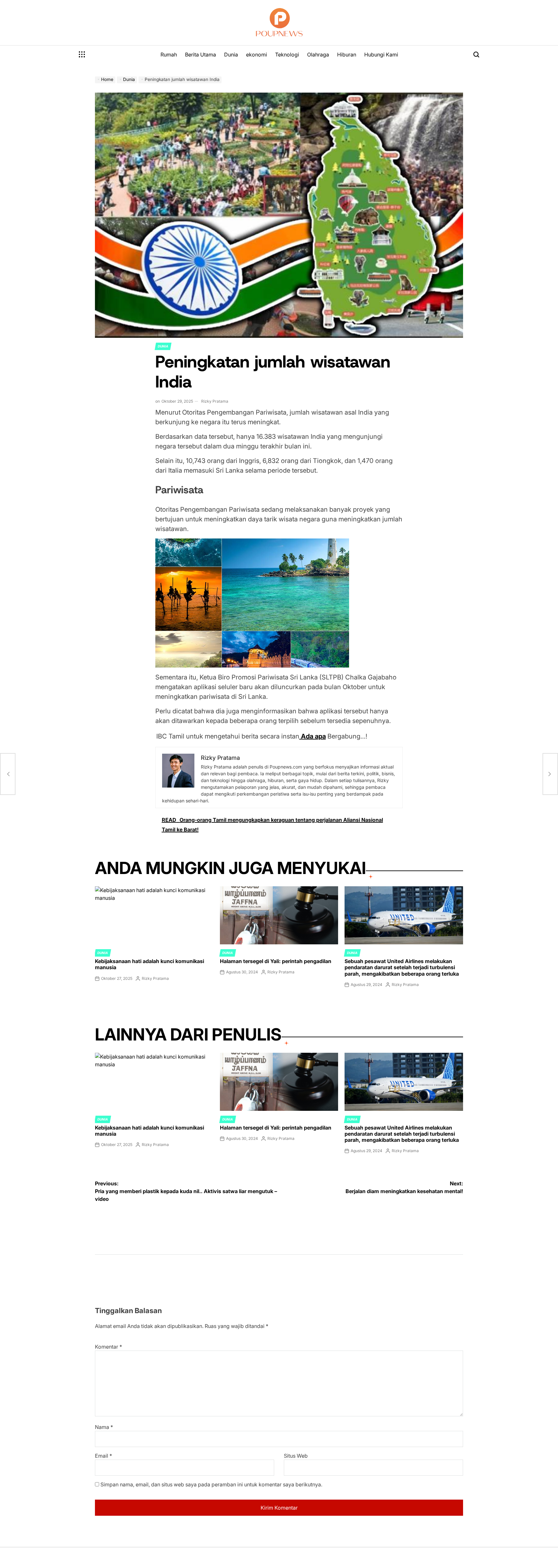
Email (103, 1456)
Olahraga (318, 54)
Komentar (108, 1346)
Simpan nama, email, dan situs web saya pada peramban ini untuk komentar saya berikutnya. (211, 1484)
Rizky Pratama (214, 401)
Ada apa (312, 736)
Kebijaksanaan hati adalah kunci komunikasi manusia (149, 964)
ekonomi (256, 54)
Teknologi (287, 54)
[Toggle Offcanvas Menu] (82, 54)
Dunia (231, 54)
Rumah (168, 54)
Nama (104, 1427)
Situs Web (296, 1456)
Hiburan (346, 54)
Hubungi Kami (381, 54)
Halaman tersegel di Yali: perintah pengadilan (275, 961)
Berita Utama (200, 54)
